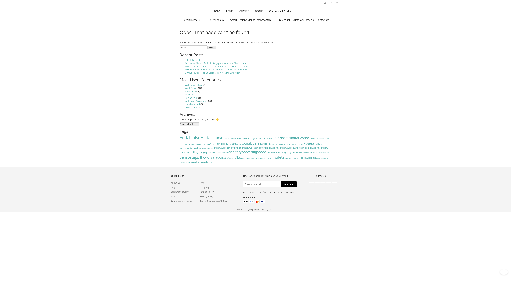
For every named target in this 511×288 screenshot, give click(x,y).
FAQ (202, 182)
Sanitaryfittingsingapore (201, 148)
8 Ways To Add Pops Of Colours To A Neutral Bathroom (212, 72)
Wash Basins (191, 88)
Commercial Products (281, 11)
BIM (173, 196)
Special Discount (192, 19)
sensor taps (325, 152)
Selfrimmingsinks (303, 152)
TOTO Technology (214, 19)
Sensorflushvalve (315, 152)
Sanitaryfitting (184, 148)
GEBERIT (244, 11)
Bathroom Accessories (196, 100)
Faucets (233, 143)
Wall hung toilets (193, 84)
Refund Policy (207, 191)
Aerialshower (213, 137)
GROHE (259, 11)
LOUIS (229, 11)
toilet (237, 157)
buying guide (184, 144)
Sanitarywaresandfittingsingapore (259, 147)
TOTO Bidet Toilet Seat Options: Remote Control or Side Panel (216, 69)
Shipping (204, 187)
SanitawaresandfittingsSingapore (282, 152)
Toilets (278, 157)
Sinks (230, 158)
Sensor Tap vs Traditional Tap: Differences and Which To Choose (217, 66)
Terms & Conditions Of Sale (213, 200)
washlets (206, 162)
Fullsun (241, 144)
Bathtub (312, 138)
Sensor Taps (191, 107)
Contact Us (323, 19)
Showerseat (220, 157)
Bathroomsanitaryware (290, 137)
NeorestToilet (312, 143)
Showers (206, 157)
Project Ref (284, 19)
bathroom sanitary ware (264, 138)
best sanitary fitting (322, 138)
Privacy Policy (206, 196)
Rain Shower (191, 97)
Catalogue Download (181, 200)
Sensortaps (189, 157)
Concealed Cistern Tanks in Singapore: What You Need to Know (216, 63)
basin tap (228, 138)
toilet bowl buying (266, 158)
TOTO (217, 11)
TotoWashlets (308, 157)
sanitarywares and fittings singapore (298, 147)
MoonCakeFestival (297, 144)
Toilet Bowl (190, 91)
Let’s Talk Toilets (193, 60)
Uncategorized (192, 104)
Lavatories (265, 143)
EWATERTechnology (217, 143)
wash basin (320, 158)
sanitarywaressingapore (247, 152)
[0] (337, 3)
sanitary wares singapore (220, 152)
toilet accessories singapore (250, 158)
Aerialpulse (190, 137)
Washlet (189, 94)
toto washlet (296, 158)
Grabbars (252, 143)
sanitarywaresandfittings (226, 147)
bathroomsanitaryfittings (243, 138)
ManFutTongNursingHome (281, 144)
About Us (175, 182)
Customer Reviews (303, 19)
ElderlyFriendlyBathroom (197, 144)
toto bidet (288, 158)
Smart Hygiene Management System (251, 19)
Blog (173, 187)
